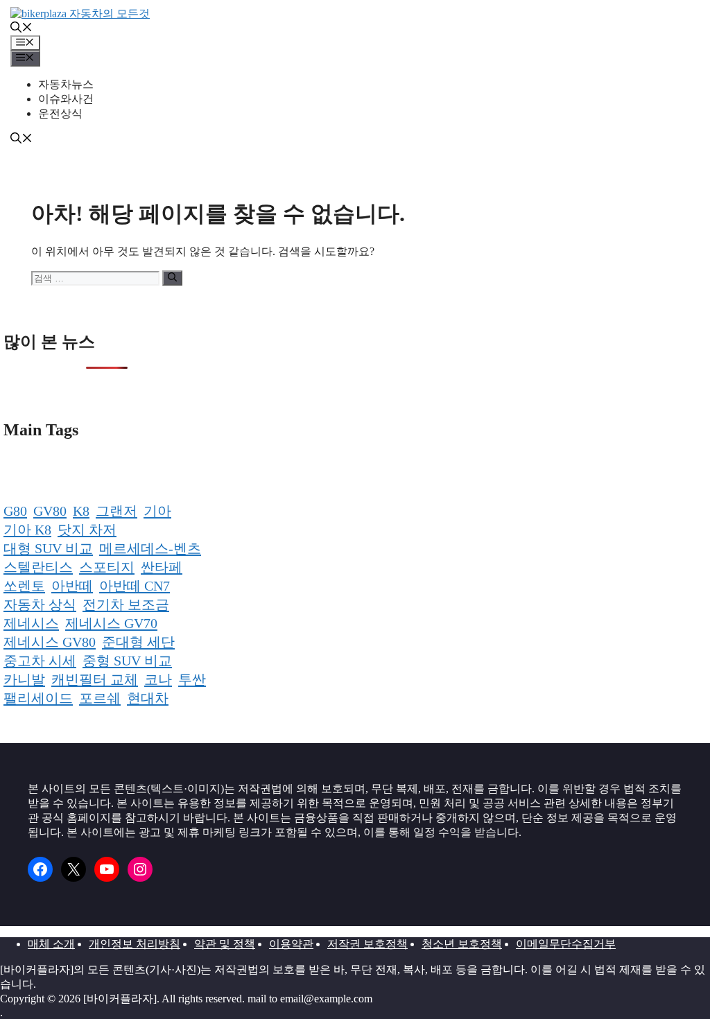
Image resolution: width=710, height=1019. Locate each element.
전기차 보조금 (126, 604)
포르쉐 (100, 698)
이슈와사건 (66, 99)
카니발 (24, 679)
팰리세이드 (38, 698)
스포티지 (107, 567)
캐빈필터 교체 (94, 679)
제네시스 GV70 (111, 623)
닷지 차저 (87, 529)
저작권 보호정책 (367, 944)
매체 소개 (51, 944)
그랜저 (116, 511)
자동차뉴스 (66, 84)
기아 (157, 511)
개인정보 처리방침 (134, 944)
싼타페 (161, 567)
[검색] (172, 278)
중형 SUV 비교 (127, 660)
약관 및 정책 (224, 944)
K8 (81, 511)
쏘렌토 (24, 585)
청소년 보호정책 (462, 944)
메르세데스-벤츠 (150, 548)
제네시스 (31, 623)
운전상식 (60, 113)
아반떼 (72, 585)
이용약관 (291, 944)
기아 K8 (27, 529)
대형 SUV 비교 (48, 548)
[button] (21, 29)
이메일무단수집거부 (566, 944)
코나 (158, 679)
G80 (15, 511)
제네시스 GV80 (49, 642)
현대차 (147, 698)
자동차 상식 (39, 604)
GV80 (50, 511)
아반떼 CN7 (134, 585)
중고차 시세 (39, 660)
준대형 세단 (138, 642)
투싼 (192, 679)
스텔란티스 (38, 567)
